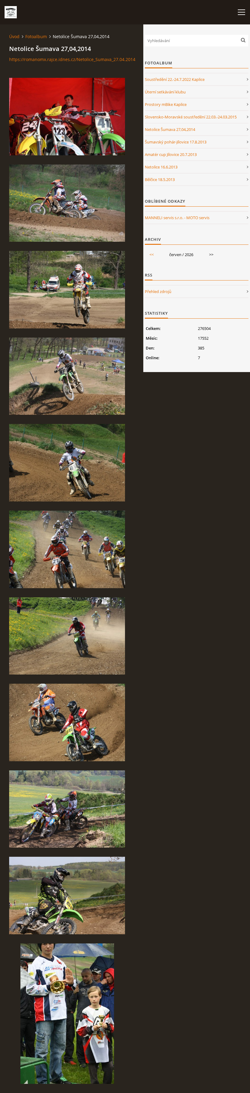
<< (151, 254)
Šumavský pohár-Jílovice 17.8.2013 (175, 142)
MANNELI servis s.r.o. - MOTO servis (177, 217)
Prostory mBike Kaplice (166, 104)
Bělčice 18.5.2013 (160, 179)
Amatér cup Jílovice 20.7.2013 (171, 154)
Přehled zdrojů (158, 291)
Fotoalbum (36, 36)
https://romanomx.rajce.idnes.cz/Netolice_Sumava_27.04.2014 (72, 59)
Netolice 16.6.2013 (161, 167)
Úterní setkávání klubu (165, 92)
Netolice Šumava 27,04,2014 (170, 129)
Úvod (14, 36)
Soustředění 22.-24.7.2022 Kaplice (175, 79)
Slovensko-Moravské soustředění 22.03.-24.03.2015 (191, 117)
